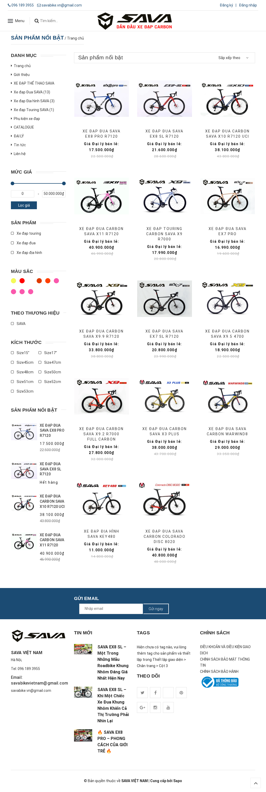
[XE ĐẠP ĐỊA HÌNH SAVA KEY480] (101, 498)
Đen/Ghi (48, 283)
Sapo (177, 781)
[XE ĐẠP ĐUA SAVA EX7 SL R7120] (164, 298)
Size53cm (25, 391)
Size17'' (50, 353)
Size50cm (52, 372)
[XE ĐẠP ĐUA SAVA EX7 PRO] (227, 196)
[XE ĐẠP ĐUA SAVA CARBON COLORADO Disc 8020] (164, 498)
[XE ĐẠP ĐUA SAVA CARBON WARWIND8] (227, 396)
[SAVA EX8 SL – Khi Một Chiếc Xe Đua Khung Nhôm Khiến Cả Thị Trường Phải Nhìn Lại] (83, 692)
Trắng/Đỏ (40, 283)
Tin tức (20, 145)
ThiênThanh (22, 294)
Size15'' (22, 353)
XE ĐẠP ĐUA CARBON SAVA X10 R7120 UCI (52, 501)
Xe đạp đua (26, 243)
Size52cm (52, 382)
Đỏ (57, 283)
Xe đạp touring (28, 233)
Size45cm (25, 362)
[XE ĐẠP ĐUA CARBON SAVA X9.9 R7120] (101, 298)
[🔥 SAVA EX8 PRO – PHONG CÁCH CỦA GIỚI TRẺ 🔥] (83, 735)
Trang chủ (22, 66)
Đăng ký (226, 5)
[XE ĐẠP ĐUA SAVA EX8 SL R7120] (164, 98)
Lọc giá (24, 205)
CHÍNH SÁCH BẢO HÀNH (219, 671)
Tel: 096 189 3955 (25, 669)
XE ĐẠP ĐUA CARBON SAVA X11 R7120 (52, 540)
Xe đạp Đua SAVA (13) (32, 92)
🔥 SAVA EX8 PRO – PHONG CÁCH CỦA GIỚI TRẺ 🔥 (112, 741)
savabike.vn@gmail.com (62, 5)
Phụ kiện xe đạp (27, 119)
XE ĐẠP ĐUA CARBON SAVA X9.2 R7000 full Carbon (101, 434)
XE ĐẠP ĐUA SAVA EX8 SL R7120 (50, 469)
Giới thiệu (22, 75)
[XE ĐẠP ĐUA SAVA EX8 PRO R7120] (101, 98)
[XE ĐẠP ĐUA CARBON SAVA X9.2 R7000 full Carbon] (101, 396)
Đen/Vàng (31, 283)
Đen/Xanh (22, 283)
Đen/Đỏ (14, 283)
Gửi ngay (156, 609)
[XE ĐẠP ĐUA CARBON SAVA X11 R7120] (101, 196)
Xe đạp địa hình (29, 253)
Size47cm (52, 362)
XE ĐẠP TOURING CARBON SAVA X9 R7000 (164, 234)
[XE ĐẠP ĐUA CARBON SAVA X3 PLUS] (164, 396)
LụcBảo (31, 294)
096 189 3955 (22, 5)
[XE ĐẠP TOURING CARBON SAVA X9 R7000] (164, 196)
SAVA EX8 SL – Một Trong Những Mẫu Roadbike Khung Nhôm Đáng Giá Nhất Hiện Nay (113, 662)
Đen (14, 294)
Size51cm (25, 382)
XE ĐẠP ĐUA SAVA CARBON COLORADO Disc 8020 (164, 536)
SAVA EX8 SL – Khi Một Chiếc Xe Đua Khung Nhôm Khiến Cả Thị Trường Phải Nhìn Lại (113, 705)
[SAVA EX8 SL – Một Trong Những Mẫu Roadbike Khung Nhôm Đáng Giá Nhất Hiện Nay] (83, 649)
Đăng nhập (248, 5)
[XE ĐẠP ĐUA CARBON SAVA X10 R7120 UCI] (227, 98)
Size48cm (25, 372)
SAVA (20, 324)
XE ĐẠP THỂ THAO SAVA (34, 83)
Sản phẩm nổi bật (34, 410)
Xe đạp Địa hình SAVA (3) (34, 101)
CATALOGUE (24, 127)
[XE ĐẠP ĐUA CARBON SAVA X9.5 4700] (227, 298)
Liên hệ (20, 154)
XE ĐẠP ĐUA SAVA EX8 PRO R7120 (52, 430)
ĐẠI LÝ (19, 136)
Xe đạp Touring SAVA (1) (34, 110)
